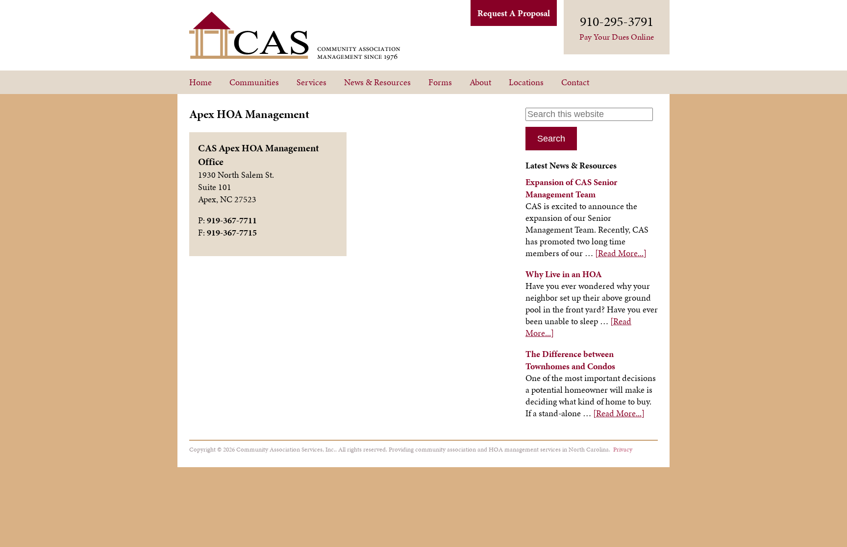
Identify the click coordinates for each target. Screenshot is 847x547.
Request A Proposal (513, 13)
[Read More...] (621, 253)
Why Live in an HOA (563, 274)
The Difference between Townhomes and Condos (570, 360)
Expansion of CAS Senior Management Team (571, 188)
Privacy (622, 449)
